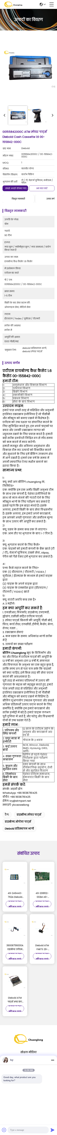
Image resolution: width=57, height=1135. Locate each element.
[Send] (52, 1129)
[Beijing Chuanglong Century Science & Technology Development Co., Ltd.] (13, 4)
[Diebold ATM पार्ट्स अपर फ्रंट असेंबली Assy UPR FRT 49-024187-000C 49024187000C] (14, 981)
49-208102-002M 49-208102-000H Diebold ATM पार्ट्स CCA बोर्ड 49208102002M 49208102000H (42, 895)
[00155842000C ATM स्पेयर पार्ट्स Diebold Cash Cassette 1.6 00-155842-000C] (30, 68)
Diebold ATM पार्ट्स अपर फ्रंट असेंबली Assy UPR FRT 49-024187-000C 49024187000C (15, 1000)
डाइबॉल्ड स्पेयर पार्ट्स (29, 814)
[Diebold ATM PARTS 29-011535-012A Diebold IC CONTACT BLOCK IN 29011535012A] (42, 929)
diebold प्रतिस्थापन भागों (19, 828)
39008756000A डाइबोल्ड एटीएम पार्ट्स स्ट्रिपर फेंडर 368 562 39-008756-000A (14, 947)
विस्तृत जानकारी (18, 198)
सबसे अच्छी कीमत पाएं (15, 188)
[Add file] (4, 1129)
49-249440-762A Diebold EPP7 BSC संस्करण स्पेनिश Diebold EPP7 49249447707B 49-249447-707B (15, 895)
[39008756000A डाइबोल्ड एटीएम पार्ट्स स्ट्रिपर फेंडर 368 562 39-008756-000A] (14, 929)
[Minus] (52, 1060)
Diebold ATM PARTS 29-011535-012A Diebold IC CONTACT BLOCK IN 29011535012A (42, 947)
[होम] (28, 1043)
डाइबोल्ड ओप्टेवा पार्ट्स (18, 821)
